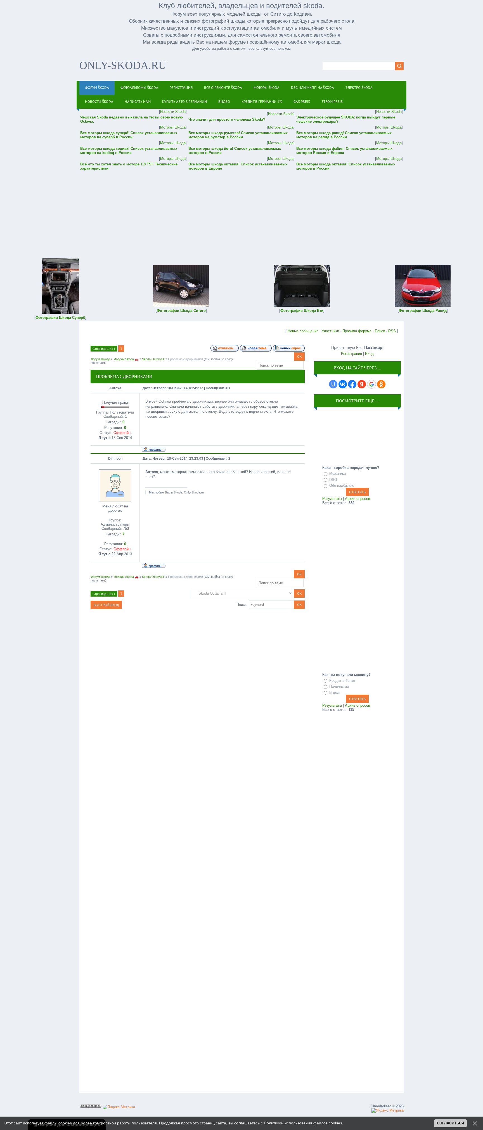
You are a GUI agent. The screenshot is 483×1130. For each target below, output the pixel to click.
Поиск (380, 331)
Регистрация (351, 354)
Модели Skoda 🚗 (126, 359)
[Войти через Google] (371, 384)
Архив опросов (357, 499)
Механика (337, 473)
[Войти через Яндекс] (361, 384)
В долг (335, 692)
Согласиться (450, 1123)
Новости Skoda (173, 112)
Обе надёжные (341, 485)
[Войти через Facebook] (352, 384)
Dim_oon (115, 458)
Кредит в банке (342, 680)
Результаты (332, 499)
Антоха (115, 388)
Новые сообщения (303, 331)
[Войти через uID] (333, 384)
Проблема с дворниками (185, 359)
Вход (369, 354)
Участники (330, 331)
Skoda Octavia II (153, 359)
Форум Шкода (100, 359)
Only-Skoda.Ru (122, 65)
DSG (333, 480)
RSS (392, 331)
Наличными (339, 686)
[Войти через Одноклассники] (381, 384)
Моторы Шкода (173, 127)
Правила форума (356, 331)
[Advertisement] (241, 210)
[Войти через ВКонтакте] (342, 384)
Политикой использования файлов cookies (303, 1123)
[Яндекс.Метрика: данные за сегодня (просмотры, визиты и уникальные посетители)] (119, 1107)
